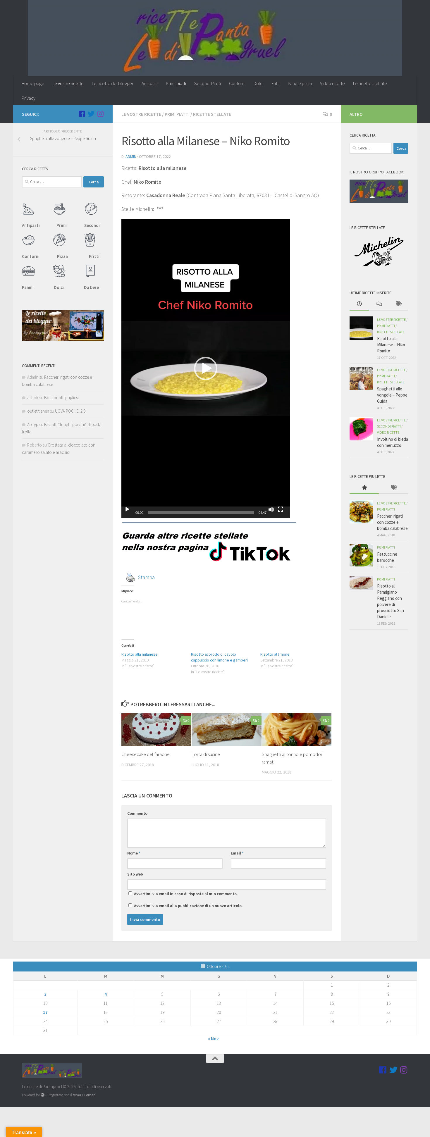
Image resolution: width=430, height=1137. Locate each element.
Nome (133, 853)
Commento (137, 813)
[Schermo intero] (280, 509)
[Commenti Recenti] (379, 304)
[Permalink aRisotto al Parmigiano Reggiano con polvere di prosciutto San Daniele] (361, 583)
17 (45, 1012)
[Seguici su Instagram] (100, 113)
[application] (205, 368)
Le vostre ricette (68, 83)
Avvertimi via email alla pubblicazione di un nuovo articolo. (188, 905)
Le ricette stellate (370, 83)
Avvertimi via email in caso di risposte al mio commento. (186, 893)
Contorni (237, 83)
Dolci (258, 83)
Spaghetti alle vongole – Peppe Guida (392, 395)
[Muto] (271, 509)
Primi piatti (176, 83)
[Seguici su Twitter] (90, 113)
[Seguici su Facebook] (81, 113)
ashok (32, 397)
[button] (205, 368)
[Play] (127, 509)
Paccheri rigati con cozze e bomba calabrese (392, 522)
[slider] (201, 512)
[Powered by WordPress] (42, 1095)
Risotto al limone (275, 654)
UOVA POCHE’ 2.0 (70, 411)
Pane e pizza (300, 83)
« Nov (213, 1038)
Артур (32, 424)
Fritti (275, 83)
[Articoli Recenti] (359, 304)
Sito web (135, 874)
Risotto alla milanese (139, 654)
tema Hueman (84, 1095)
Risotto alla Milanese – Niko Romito (391, 345)
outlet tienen (38, 411)
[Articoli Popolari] (364, 488)
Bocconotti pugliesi (61, 397)
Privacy (28, 98)
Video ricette (332, 83)
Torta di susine (206, 754)
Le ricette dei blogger (112, 83)
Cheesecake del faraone (145, 754)
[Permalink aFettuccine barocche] (361, 555)
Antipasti (150, 83)
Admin (130, 156)
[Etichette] (398, 304)
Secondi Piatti (207, 83)
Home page (33, 83)
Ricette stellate (212, 114)
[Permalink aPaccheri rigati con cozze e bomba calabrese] (361, 511)
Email (237, 853)
